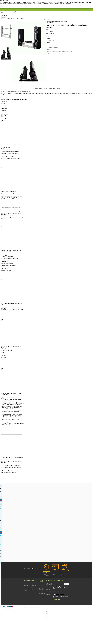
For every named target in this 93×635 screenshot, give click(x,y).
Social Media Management (41, 591)
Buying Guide (26, 585)
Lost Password (33, 587)
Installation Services (42, 596)
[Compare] (2, 143)
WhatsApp (25, 592)
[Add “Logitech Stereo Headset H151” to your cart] (2, 203)
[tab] (35, 88)
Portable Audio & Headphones (11, 193)
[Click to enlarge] (14, 86)
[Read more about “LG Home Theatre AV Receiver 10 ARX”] (2, 364)
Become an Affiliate (27, 588)
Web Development (41, 586)
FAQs (32, 591)
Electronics (54, 51)
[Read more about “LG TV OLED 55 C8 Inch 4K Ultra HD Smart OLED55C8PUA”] (2, 430)
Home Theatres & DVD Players (67, 51)
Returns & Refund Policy (34, 589)
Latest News (48, 594)
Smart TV (4, 147)
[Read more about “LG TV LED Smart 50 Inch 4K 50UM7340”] (2, 164)
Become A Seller (26, 587)
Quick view (2, 166)
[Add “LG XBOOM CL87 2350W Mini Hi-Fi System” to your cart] (2, 222)
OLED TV (4, 397)
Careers (25, 590)
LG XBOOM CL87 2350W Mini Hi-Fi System (11, 211)
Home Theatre (58, 51)
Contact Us (47, 592)
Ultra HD (15, 397)
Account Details (33, 585)
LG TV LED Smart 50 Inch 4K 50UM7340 (11, 145)
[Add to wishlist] (2, 161)
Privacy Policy (48, 589)
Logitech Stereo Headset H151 (8, 191)
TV (1, 147)
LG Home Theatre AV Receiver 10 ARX (10, 344)
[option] (6, 31)
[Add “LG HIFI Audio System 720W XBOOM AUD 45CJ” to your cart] (2, 315)
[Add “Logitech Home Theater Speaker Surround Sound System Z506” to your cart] (2, 275)
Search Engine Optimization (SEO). (42, 589)
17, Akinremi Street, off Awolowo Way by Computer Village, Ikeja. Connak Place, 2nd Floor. (49, 585)
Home (48, 21)
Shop (50, 21)
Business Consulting (42, 593)
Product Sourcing (41, 595)
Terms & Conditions (49, 591)
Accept (2, 609)
